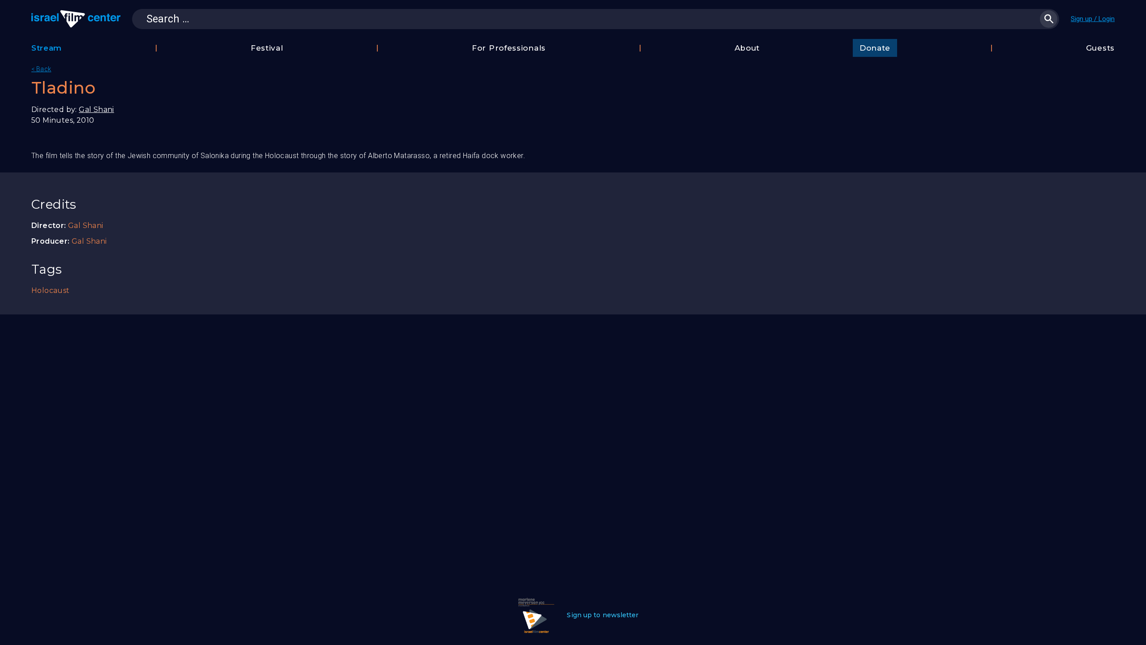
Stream (46, 47)
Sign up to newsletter (602, 615)
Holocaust (50, 290)
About (747, 47)
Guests (1100, 47)
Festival (267, 47)
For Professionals (509, 47)
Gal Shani (96, 109)
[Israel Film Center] (75, 19)
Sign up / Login (1093, 19)
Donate (875, 47)
